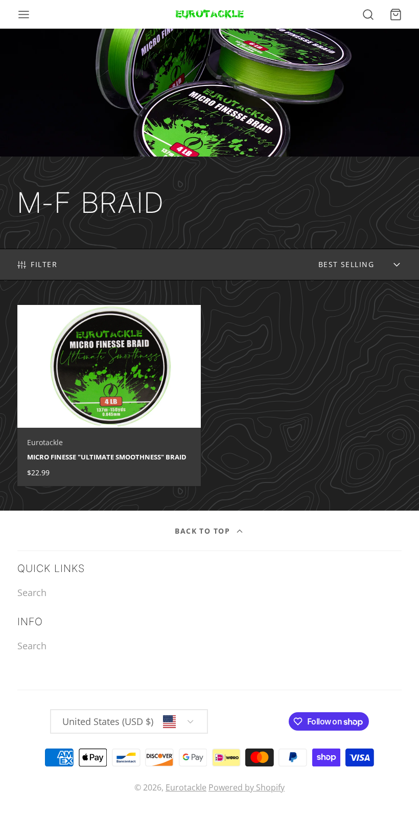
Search (31, 592)
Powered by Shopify (246, 787)
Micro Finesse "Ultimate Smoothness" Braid (109, 395)
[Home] (210, 14)
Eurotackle (186, 787)
